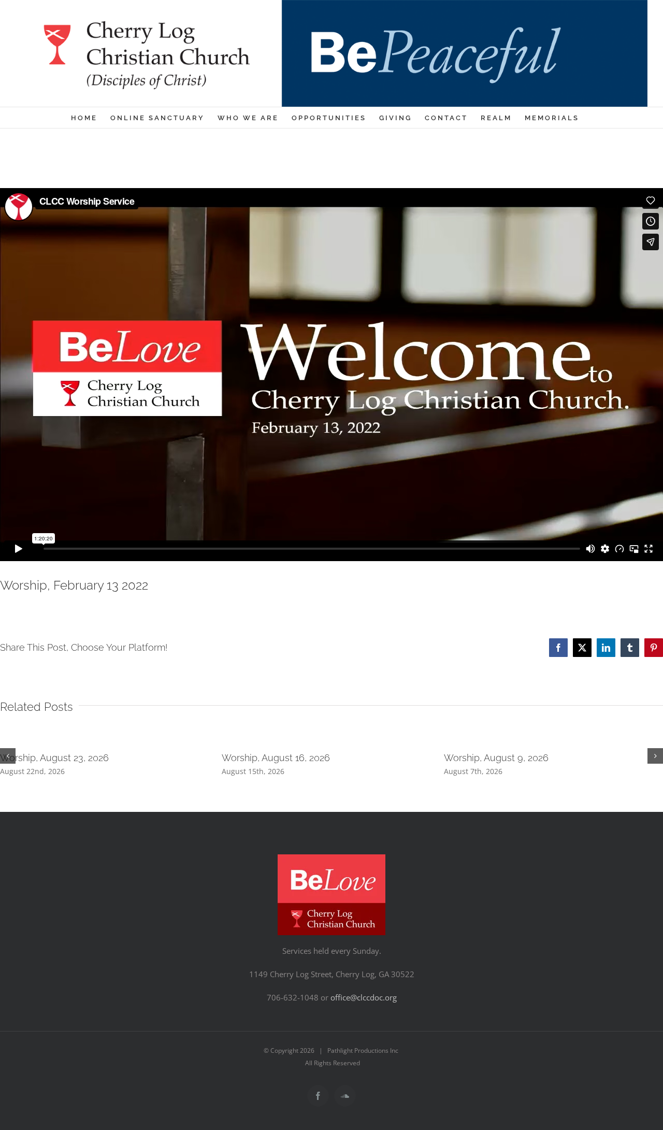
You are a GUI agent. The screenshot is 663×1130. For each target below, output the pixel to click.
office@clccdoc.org (363, 997)
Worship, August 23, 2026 (54, 757)
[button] (8, 756)
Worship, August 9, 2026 (496, 757)
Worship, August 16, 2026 (276, 757)
